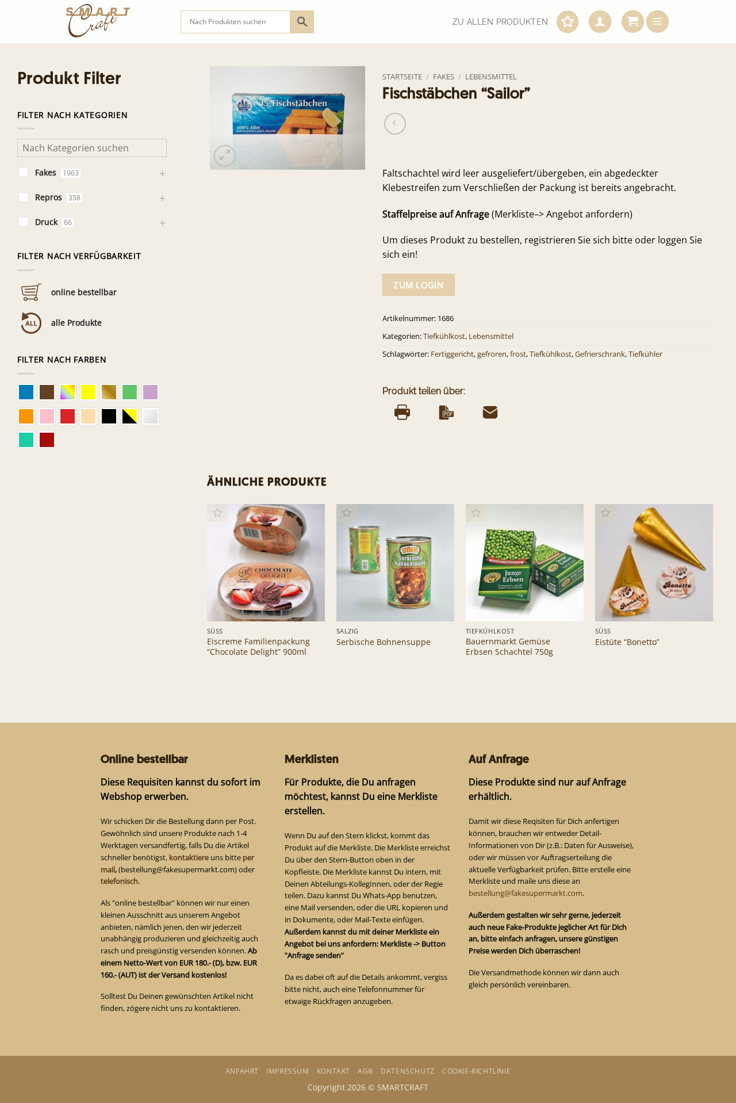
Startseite (402, 76)
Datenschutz (408, 1071)
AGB (365, 1071)
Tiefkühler (645, 354)
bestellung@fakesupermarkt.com (525, 893)
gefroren (492, 354)
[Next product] (395, 124)
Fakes (443, 76)
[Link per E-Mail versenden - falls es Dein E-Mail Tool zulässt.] (490, 412)
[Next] (712, 592)
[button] (600, 21)
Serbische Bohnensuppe (383, 642)
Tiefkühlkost (444, 336)
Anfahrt (242, 1071)
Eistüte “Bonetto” (627, 642)
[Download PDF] (446, 412)
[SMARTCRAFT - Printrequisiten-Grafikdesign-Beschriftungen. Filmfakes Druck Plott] (114, 21)
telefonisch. (120, 881)
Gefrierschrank (600, 354)
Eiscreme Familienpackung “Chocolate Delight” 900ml (258, 646)
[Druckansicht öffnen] (402, 412)
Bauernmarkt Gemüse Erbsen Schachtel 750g (509, 646)
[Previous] (207, 592)
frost (518, 354)
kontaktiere (189, 857)
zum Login (418, 285)
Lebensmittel (491, 76)
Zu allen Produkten (500, 21)
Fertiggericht (452, 354)
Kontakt (333, 1071)
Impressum (287, 1071)
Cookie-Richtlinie (476, 1071)
